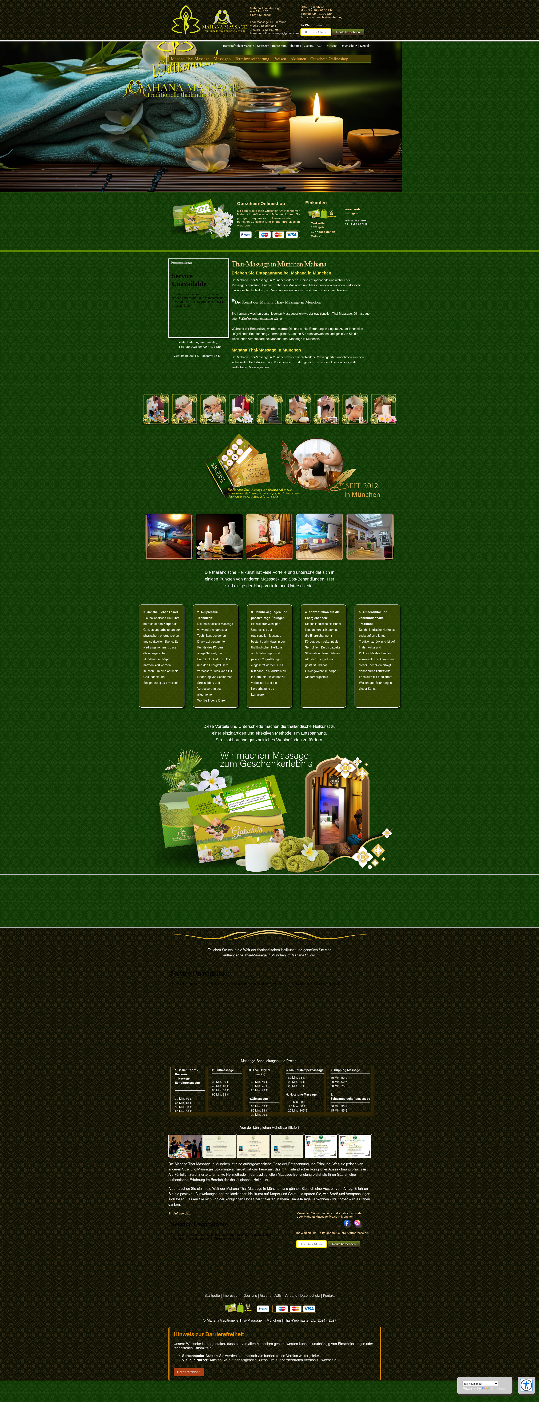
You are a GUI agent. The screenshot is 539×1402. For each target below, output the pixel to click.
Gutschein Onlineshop (329, 58)
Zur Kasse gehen (323, 231)
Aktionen (298, 58)
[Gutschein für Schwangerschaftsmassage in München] (383, 423)
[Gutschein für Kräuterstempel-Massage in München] (184, 423)
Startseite (263, 45)
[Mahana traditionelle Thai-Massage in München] (209, 37)
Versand (332, 45)
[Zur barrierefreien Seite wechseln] (526, 1390)
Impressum (279, 45)
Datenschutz (348, 45)
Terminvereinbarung (252, 58)
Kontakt (365, 45)
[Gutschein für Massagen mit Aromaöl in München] (298, 423)
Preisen (280, 58)
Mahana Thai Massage (190, 58)
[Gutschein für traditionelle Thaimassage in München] (155, 423)
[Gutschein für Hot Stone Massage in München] (269, 423)
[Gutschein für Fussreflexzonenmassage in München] (241, 423)
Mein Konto (319, 236)
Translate (498, 1388)
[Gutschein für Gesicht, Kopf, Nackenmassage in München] (326, 423)
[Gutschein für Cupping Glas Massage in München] (354, 423)
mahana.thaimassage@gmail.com (276, 33)
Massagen (222, 58)
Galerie (309, 45)
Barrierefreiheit (188, 1372)
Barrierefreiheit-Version (238, 45)
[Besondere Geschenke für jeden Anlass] (269, 811)
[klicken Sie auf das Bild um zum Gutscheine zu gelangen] (202, 238)
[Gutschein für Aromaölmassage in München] (212, 423)
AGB (320, 45)
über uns (295, 45)
